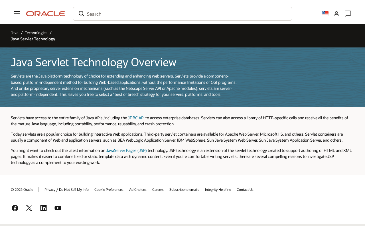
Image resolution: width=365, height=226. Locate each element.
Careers (158, 189)
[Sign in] (336, 13)
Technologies (36, 32)
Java (15, 32)
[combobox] (182, 14)
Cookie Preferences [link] (108, 189)
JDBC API (136, 117)
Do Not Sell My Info (74, 189)
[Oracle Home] (45, 13)
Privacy (49, 189)
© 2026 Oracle (22, 189)
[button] (17, 13)
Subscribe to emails (184, 189)
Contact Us (245, 189)
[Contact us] (347, 13)
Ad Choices (138, 189)
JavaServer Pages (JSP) (126, 150)
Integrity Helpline (218, 189)
